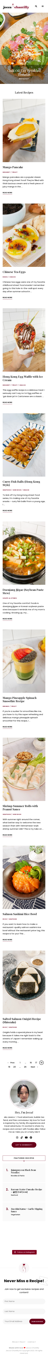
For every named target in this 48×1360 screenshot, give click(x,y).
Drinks (6, 706)
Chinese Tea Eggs (14, 272)
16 (31, 1062)
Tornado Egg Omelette (24, 74)
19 (9, 1067)
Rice (27, 79)
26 (25, 1067)
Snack (12, 277)
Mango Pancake (13, 167)
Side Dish (17, 490)
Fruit (15, 172)
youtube (26, 1137)
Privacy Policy (18, 1342)
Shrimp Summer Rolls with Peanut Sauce (20, 807)
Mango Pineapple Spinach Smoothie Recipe (20, 699)
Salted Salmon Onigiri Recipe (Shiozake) (22, 1020)
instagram (17, 1137)
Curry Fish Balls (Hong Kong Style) (21, 483)
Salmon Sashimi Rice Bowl (20, 914)
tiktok (22, 1137)
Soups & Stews (10, 598)
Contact (32, 1342)
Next (33, 1067)
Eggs (21, 79)
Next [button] (43, 48)
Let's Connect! (24, 1145)
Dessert (6, 172)
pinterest (31, 1137)
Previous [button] (4, 48)
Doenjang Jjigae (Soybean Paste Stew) (23, 591)
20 (14, 1067)
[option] (24, 48)
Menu (42, 6)
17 (36, 1062)
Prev (12, 1062)
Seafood (7, 490)
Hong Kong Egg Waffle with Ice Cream (23, 378)
